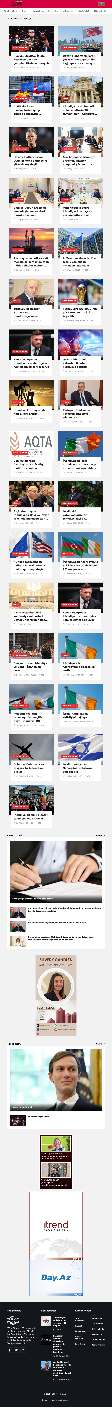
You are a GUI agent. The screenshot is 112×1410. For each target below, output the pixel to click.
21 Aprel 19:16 (71, 219)
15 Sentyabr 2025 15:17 (26, 371)
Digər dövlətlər (70, 604)
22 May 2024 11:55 (73, 776)
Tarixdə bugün (98, 1339)
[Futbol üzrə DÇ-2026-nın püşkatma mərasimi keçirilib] (80, 294)
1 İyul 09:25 (70, 118)
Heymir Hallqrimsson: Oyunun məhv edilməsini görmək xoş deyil (30, 160)
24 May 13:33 (71, 169)
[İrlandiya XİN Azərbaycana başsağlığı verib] (80, 648)
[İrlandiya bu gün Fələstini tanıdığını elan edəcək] (31, 800)
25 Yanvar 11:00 (23, 270)
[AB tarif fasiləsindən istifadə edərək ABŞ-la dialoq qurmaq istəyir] (31, 547)
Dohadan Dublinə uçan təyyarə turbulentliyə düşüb (29, 768)
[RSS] (23, 1350)
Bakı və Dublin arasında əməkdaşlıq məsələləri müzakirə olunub (30, 211)
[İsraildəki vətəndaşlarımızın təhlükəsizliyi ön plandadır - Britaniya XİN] (80, 496)
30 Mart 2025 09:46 (74, 574)
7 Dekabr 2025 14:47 (25, 320)
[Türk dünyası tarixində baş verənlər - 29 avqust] (46, 1321)
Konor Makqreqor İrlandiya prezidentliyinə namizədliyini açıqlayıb (79, 616)
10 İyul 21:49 (22, 118)
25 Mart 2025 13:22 (25, 624)
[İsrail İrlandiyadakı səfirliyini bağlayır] (80, 699)
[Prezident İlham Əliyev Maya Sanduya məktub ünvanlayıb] (18, 926)
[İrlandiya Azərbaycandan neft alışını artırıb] (31, 395)
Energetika (18, 200)
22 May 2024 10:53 (24, 823)
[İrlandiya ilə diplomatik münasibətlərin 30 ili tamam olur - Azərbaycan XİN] (80, 91)
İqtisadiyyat (68, 554)
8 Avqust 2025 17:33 (25, 472)
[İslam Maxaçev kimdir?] (18, 1120)
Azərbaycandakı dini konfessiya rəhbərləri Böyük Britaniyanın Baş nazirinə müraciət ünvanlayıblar (29, 620)
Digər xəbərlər (69, 149)
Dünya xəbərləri (20, 48)
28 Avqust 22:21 (63, 1356)
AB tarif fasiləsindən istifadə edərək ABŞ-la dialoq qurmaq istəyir (29, 565)
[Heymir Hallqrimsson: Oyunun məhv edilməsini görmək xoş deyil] (31, 142)
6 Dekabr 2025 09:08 (75, 320)
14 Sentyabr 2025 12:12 (76, 371)
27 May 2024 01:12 (24, 776)
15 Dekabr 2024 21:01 (75, 722)
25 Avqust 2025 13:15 (75, 422)
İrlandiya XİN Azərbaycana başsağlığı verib (79, 666)
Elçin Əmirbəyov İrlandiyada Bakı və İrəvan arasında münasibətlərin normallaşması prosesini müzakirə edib (31, 519)
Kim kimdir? (97, 1324)
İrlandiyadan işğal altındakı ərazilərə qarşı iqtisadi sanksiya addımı (79, 464)
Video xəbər (97, 1318)
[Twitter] (16, 1350)
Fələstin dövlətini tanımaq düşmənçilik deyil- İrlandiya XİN (28, 717)
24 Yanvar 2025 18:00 (26, 675)
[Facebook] (9, 1350)
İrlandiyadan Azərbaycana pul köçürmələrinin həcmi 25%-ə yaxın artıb (80, 565)
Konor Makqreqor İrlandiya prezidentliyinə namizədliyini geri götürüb (31, 363)
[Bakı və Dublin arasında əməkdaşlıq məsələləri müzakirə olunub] (31, 193)
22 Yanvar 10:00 (72, 270)
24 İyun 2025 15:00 (74, 472)
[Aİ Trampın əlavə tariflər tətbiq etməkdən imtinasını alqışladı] (80, 243)
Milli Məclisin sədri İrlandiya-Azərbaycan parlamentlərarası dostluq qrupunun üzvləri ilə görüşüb (80, 215)
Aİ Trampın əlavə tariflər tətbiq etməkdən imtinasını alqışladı (80, 262)
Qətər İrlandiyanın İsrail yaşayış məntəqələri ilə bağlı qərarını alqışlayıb (79, 59)
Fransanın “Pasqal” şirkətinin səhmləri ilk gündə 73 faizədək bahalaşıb (59, 1344)
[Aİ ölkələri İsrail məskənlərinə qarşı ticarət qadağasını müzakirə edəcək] (31, 91)
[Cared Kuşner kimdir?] (56, 1080)
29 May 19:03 (22, 169)
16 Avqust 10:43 (23, 68)
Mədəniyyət (97, 1334)
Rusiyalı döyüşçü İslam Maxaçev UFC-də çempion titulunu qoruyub (31, 59)
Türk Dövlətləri (79, 1319)
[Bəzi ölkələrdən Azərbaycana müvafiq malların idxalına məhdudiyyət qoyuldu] (31, 446)
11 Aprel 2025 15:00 (25, 574)
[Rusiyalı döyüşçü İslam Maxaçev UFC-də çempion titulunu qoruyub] (31, 41)
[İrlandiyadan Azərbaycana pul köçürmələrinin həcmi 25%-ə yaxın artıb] (80, 547)
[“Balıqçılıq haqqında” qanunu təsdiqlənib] (56, 872)
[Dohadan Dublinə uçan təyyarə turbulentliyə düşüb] (31, 749)
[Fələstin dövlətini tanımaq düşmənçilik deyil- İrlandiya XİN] (31, 699)
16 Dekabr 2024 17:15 (26, 725)
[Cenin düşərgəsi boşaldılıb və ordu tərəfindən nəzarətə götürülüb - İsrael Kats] (46, 1366)
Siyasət (66, 98)
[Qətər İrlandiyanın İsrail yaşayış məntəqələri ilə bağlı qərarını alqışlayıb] (80, 41)
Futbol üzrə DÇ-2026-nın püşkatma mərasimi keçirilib (80, 312)
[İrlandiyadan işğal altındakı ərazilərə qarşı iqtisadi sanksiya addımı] (80, 446)
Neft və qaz (18, 250)
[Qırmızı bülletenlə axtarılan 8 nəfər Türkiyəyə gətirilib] (80, 344)
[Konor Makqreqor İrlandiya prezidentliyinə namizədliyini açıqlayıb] (80, 598)
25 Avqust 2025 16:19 (26, 418)
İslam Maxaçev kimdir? (39, 1116)
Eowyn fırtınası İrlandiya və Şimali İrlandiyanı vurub (30, 666)
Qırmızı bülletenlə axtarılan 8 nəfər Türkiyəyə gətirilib (75, 363)
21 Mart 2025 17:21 (73, 624)
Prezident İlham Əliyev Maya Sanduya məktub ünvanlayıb (57, 922)
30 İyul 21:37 (71, 68)
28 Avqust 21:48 (63, 1380)
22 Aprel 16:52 (22, 219)
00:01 (58, 1330)
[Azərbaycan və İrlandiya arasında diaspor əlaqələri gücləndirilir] (80, 142)
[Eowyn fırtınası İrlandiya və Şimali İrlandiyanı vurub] (31, 648)
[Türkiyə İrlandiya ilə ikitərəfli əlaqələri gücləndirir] (80, 395)
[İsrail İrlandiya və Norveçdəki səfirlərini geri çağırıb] (80, 749)
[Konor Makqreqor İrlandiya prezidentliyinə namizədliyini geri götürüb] (31, 344)
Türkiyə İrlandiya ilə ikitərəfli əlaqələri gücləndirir (76, 413)
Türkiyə (66, 351)
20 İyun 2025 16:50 (74, 523)
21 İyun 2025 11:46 (24, 523)
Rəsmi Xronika (98, 1345)
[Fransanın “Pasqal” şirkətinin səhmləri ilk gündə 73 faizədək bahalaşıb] (46, 1340)
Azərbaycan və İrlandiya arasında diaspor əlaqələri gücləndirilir (79, 160)
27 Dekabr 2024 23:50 (75, 675)
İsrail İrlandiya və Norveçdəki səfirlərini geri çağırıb (77, 768)
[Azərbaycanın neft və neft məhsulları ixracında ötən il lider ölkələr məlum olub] (31, 243)
